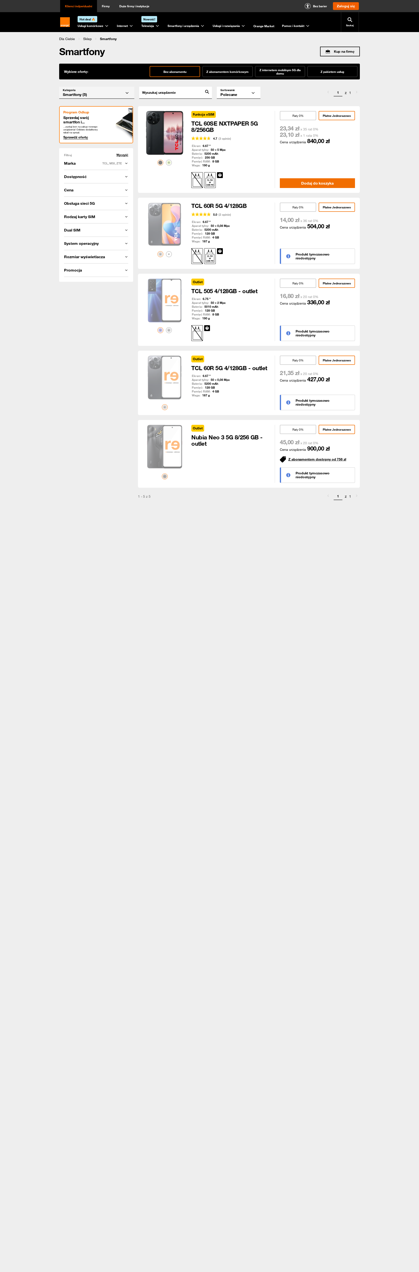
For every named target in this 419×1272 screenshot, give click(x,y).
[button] (67, 39)
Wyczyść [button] (122, 155)
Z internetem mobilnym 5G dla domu (280, 71)
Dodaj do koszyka (317, 183)
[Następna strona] (357, 93)
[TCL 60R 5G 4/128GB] (164, 224)
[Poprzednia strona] (328, 93)
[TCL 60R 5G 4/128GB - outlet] (164, 377)
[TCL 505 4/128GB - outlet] (164, 300)
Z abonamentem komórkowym (227, 72)
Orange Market (263, 26)
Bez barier (320, 6)
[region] (209, 39)
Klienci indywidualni (78, 6)
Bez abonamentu (174, 72)
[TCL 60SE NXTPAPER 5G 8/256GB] (164, 133)
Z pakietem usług (332, 72)
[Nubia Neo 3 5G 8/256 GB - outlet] (164, 447)
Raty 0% (298, 116)
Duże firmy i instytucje (134, 6)
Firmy (106, 6)
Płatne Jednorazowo (337, 116)
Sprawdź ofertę (75, 137)
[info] (220, 175)
